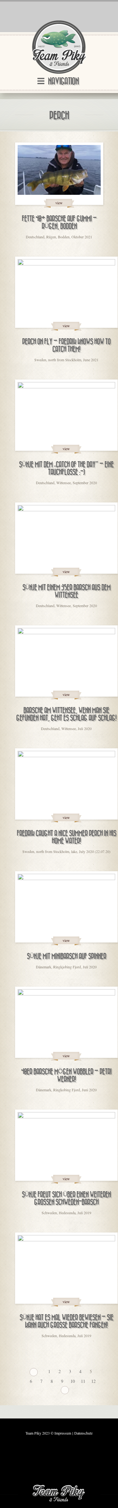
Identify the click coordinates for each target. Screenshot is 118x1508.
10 (72, 1381)
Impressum (62, 1433)
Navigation (63, 81)
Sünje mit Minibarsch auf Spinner (66, 956)
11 (83, 1381)
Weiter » (65, 1390)
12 (93, 1381)
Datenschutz (83, 1433)
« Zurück (34, 1372)
